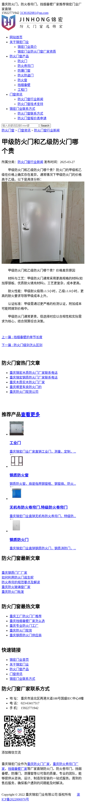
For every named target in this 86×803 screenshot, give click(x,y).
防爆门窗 (24, 70)
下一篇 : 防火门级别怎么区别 (22, 345)
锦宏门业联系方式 (22, 108)
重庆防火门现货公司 (24, 391)
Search (45, 125)
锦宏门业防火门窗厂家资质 (37, 51)
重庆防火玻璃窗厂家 (16, 587)
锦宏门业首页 (19, 659)
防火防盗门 (26, 75)
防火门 (22, 61)
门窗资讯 (16, 94)
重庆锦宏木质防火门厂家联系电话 (34, 372)
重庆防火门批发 (13, 591)
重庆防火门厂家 (38, 764)
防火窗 (22, 80)
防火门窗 (8, 130)
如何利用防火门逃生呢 (18, 577)
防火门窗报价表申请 (32, 118)
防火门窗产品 (19, 56)
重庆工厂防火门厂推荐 (26, 616)
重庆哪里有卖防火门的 (26, 387)
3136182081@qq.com (34, 12)
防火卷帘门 (26, 66)
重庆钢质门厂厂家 (14, 572)
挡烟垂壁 (24, 85)
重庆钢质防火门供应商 (26, 635)
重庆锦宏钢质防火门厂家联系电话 (34, 377)
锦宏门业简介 (27, 46)
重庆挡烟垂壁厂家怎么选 (27, 621)
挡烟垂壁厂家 (17, 768)
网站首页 (16, 37)
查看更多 (30, 414)
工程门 (22, 89)
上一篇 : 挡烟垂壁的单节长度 (22, 337)
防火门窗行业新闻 (30, 99)
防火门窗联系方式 (30, 113)
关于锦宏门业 (19, 42)
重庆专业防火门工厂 (24, 625)
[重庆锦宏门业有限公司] (34, 29)
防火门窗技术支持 (30, 104)
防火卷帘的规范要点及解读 (21, 582)
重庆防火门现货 (21, 630)
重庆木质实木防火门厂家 (27, 382)
